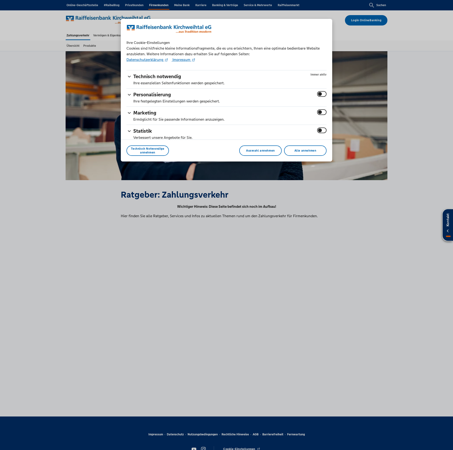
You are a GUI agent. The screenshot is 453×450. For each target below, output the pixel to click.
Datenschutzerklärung (145, 59)
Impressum (181, 59)
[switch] (322, 94)
